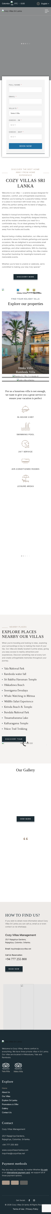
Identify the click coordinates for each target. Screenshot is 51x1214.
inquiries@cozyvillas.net (21, 949)
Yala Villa (6, 1071)
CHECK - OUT (16, 132)
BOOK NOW (25, 146)
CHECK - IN (15, 120)
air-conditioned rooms (25, 469)
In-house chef (25, 417)
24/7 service (25, 452)
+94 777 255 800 (16, 959)
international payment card (18, 1172)
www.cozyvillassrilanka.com (15, 1150)
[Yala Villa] (6, 1066)
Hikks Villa (18, 1071)
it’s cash (44, 1169)
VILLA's (13, 108)
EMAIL (12, 97)
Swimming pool (25, 434)
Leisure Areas (25, 486)
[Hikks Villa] (18, 1066)
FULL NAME (15, 85)
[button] (4, 745)
